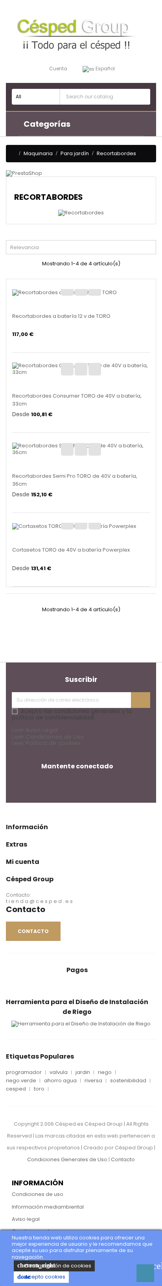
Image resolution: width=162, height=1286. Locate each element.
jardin (82, 1072)
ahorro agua (60, 1081)
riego (105, 1072)
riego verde (21, 1081)
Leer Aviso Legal (35, 730)
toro (39, 1089)
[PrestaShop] (24, 173)
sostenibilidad (128, 1081)
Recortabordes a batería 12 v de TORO (61, 316)
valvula (59, 1072)
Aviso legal (26, 1219)
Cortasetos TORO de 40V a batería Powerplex (71, 550)
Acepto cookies (41, 1276)
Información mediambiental (48, 1207)
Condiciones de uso (37, 1194)
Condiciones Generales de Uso (67, 1159)
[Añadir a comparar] (81, 289)
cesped (16, 1089)
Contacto (123, 1159)
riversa (93, 1081)
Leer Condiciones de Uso (48, 736)
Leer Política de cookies (46, 743)
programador (24, 1072)
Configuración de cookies (54, 1265)
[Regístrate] (140, 700)
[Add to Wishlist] (67, 289)
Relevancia (83, 246)
